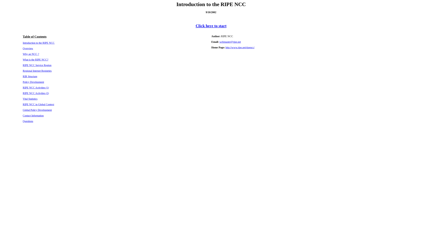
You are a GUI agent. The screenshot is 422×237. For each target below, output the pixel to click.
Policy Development (33, 82)
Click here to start (211, 26)
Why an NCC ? (31, 54)
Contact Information (33, 115)
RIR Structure (30, 76)
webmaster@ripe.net (230, 41)
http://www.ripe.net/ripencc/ (240, 47)
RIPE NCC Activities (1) (36, 87)
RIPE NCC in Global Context (38, 104)
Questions (28, 121)
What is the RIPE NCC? (35, 59)
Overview (28, 48)
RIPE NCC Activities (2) (36, 93)
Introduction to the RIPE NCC (39, 42)
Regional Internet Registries (37, 70)
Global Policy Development (37, 110)
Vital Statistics (30, 98)
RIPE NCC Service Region (37, 65)
